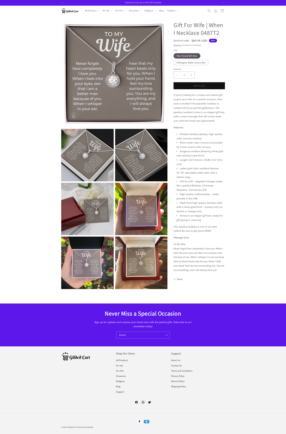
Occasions (121, 376)
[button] (92, 10)
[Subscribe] (166, 335)
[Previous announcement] (62, 3)
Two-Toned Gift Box (187, 56)
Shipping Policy (178, 386)
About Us (175, 360)
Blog (118, 386)
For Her (119, 365)
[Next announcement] (224, 3)
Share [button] (180, 279)
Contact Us (176, 365)
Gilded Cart (72, 427)
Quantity (177, 69)
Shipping (177, 45)
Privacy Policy (177, 376)
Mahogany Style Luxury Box (191, 62)
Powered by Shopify (85, 427)
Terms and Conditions (182, 370)
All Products (122, 360)
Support (120, 391)
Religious (120, 381)
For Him (120, 370)
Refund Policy (178, 381)
